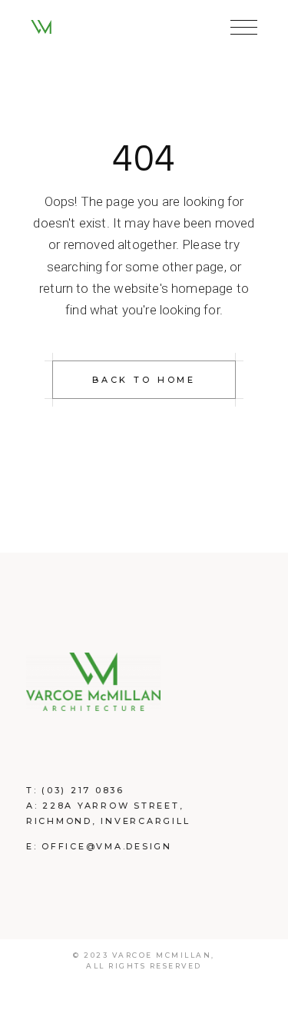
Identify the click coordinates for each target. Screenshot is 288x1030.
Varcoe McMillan (162, 955)
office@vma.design (106, 846)
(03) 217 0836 (82, 790)
